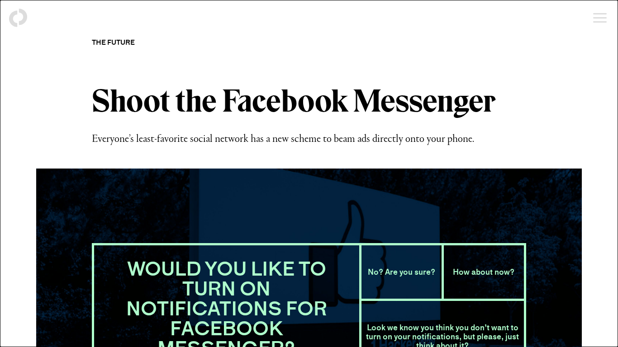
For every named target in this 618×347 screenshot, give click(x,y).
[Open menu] (600, 18)
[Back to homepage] (18, 18)
